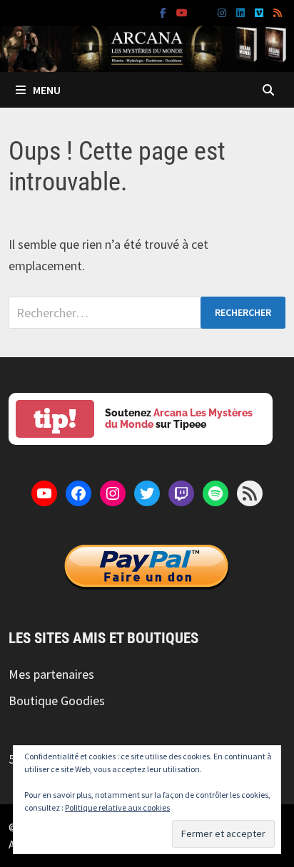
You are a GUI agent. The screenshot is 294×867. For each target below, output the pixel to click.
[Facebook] (164, 12)
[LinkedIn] (242, 12)
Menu (47, 90)
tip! (55, 419)
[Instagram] (223, 12)
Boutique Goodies (57, 700)
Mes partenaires (51, 674)
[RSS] (277, 12)
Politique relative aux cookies (117, 807)
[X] (204, 12)
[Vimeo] (260, 12)
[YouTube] (183, 12)
